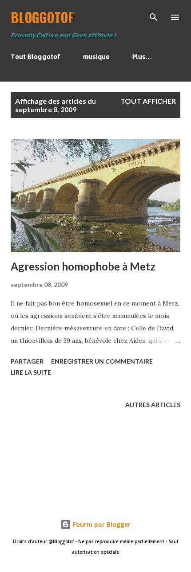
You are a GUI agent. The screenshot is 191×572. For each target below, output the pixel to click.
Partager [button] (27, 361)
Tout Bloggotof (35, 56)
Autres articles (152, 404)
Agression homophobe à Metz (83, 266)
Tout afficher (148, 101)
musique (96, 56)
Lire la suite (31, 372)
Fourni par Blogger (101, 524)
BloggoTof (42, 17)
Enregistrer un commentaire (102, 361)
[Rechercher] (153, 16)
